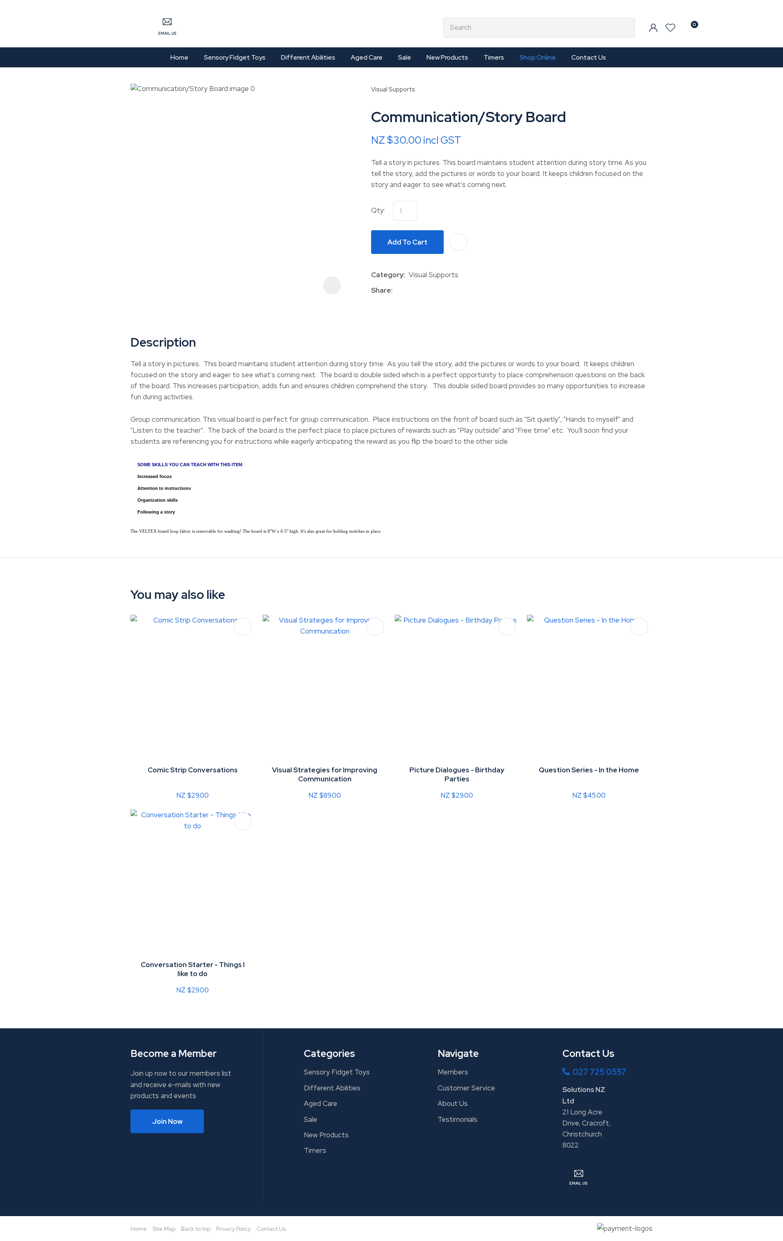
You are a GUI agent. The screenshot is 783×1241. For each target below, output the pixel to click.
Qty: (378, 210)
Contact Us (588, 57)
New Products (447, 57)
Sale (404, 57)
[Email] (421, 290)
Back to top (195, 1228)
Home (179, 57)
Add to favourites (243, 627)
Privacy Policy (233, 1228)
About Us (453, 1103)
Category (387, 274)
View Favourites (670, 28)
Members (453, 1072)
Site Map (164, 1228)
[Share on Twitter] (408, 290)
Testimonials (458, 1119)
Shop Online (538, 57)
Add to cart (407, 242)
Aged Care (367, 57)
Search (625, 28)
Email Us (167, 33)
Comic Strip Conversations (193, 769)
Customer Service (466, 1088)
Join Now (167, 1121)
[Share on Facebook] (397, 290)
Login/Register (653, 28)
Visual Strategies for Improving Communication (324, 774)
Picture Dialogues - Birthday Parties (456, 774)
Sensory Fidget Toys (234, 57)
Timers (494, 57)
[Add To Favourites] (458, 242)
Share (381, 290)
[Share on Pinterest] (433, 290)
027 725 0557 (599, 1072)
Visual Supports (393, 89)
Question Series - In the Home (589, 769)
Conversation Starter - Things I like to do (193, 969)
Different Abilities (308, 57)
